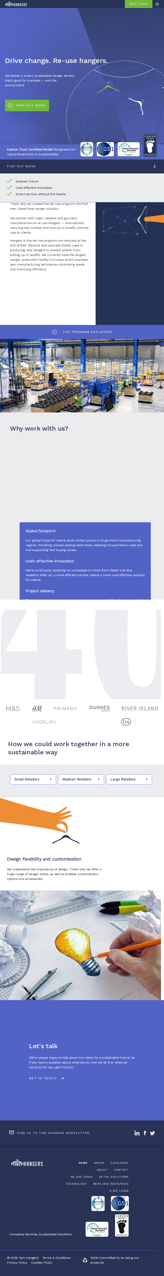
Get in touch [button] (43, 1078)
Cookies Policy (41, 1262)
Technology (76, 1183)
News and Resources (111, 1183)
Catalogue (120, 1162)
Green (99, 1162)
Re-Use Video (82, 1176)
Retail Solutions (114, 1176)
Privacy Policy (17, 1262)
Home (83, 1162)
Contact (121, 1169)
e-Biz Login (119, 1190)
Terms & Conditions (56, 1258)
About (102, 1169)
